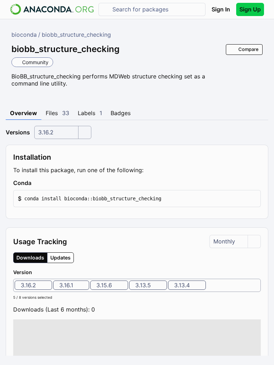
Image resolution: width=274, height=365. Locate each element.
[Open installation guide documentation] (37, 183)
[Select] (84, 132)
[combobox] (157, 9)
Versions (18, 132)
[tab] (23, 113)
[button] (137, 198)
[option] (33, 285)
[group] (43, 257)
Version (22, 272)
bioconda (24, 34)
